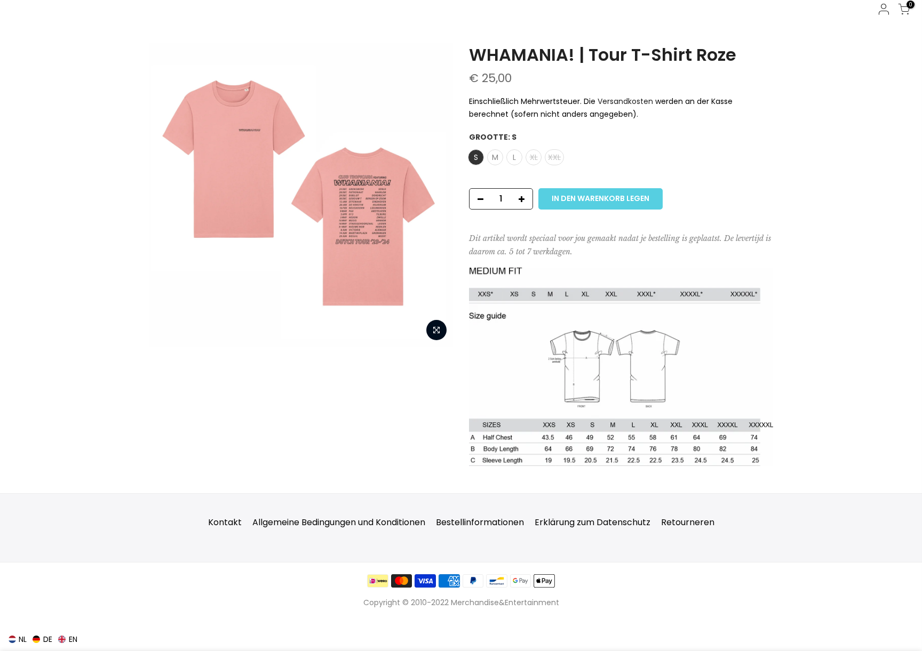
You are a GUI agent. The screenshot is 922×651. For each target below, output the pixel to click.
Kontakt (225, 522)
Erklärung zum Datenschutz (592, 522)
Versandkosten (625, 101)
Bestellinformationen (480, 522)
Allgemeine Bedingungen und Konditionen (338, 522)
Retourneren (687, 522)
